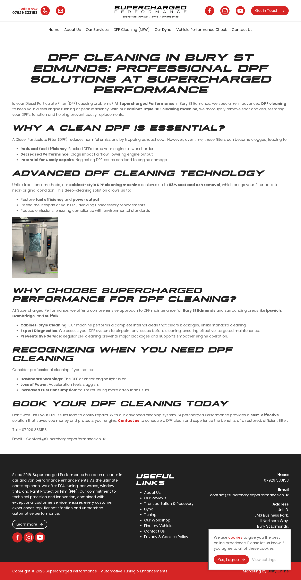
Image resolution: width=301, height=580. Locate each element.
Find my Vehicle (158, 525)
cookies (235, 537)
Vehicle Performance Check (201, 29)
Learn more (26, 524)
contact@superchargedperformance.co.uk (249, 495)
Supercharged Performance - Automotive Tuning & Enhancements (150, 10)
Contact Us (242, 29)
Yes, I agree (228, 559)
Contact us (128, 420)
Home (54, 29)
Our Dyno (163, 29)
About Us (72, 29)
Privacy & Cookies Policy (166, 536)
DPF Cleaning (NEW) (132, 29)
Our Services (97, 29)
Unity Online (278, 571)
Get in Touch (266, 10)
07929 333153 (276, 480)
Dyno (148, 509)
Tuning (150, 514)
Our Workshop (157, 520)
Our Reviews (155, 498)
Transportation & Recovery (169, 503)
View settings (264, 559)
